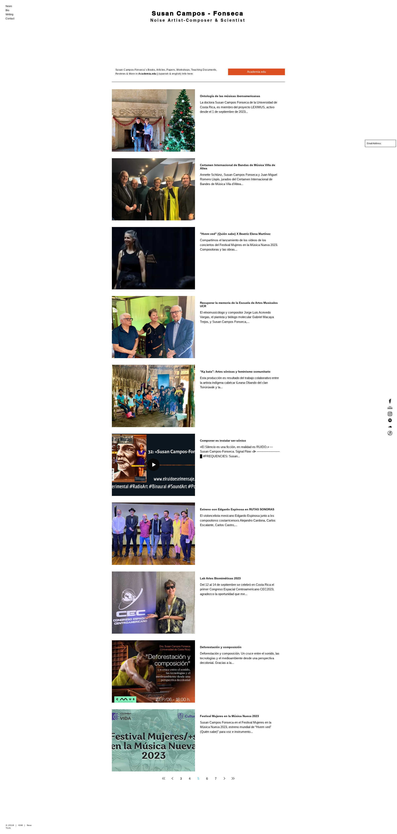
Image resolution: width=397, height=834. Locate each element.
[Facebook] (390, 401)
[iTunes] (390, 433)
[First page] (163, 778)
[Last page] (233, 778)
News (9, 6)
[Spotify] (390, 420)
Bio (7, 10)
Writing (9, 14)
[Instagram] (390, 414)
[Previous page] (172, 778)
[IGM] (390, 407)
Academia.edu (147, 73)
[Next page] (224, 778)
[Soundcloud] (390, 427)
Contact (10, 18)
